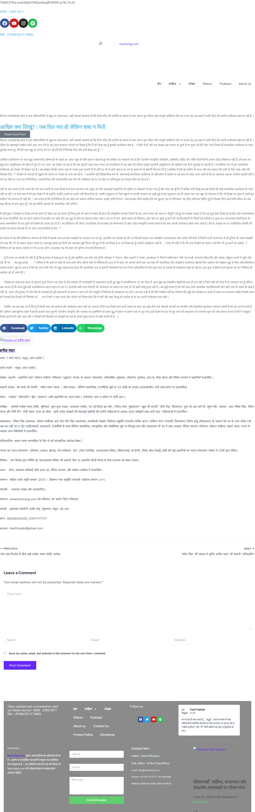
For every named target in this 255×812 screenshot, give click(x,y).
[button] (13, 328)
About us (245, 84)
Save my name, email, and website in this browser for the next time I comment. (57, 653)
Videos (207, 84)
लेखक (192, 84)
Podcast (225, 84)
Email (72, 761)
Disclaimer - (14, 748)
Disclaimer (107, 735)
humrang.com (16, 755)
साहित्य (172, 84)
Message (74, 774)
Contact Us (101, 726)
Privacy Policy (83, 735)
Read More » (201, 802)
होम (159, 84)
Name (72, 748)
